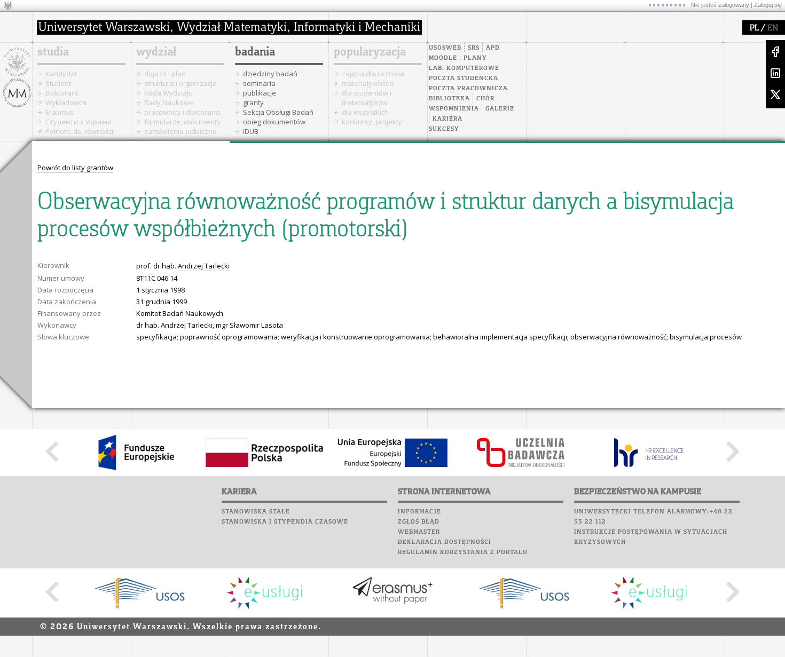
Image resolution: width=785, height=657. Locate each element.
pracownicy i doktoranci (182, 112)
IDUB (250, 131)
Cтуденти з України (78, 121)
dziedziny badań (270, 73)
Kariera (447, 119)
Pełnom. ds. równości (79, 131)
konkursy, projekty (372, 121)
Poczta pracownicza (468, 88)
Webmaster (419, 532)
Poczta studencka (463, 78)
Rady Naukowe (168, 102)
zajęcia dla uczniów (373, 73)
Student (58, 83)
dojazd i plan (165, 73)
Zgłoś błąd (418, 522)
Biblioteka (449, 99)
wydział (156, 52)
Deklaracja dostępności (444, 542)
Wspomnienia (454, 109)
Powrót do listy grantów (75, 167)
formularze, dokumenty (182, 121)
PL (754, 28)
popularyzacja (370, 52)
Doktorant (61, 93)
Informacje (419, 512)
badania (255, 52)
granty (253, 102)
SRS (474, 48)
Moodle (443, 58)
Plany (475, 58)
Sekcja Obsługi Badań (278, 112)
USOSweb (445, 48)
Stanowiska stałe (256, 512)
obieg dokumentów (274, 121)
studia (53, 52)
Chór (485, 99)
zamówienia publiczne (180, 131)
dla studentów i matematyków (366, 97)
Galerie (499, 109)
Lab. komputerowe (464, 68)
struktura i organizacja (180, 83)
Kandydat (61, 73)
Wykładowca (66, 102)
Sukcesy (444, 129)
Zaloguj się (768, 5)
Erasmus (59, 112)
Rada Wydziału (168, 93)
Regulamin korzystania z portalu (463, 552)
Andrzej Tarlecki (204, 266)
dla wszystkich (365, 112)
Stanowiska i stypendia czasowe (285, 522)
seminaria (259, 83)
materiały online (368, 83)
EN (772, 28)
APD (493, 48)
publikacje (259, 93)
